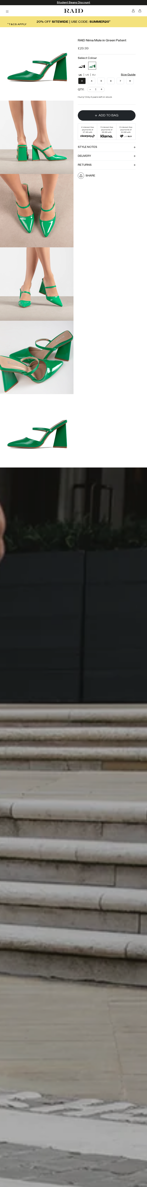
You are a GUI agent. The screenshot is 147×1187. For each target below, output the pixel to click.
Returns (85, 164)
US (87, 74)
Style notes (87, 147)
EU (94, 74)
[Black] (82, 66)
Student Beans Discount (73, 2)
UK (80, 74)
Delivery (84, 156)
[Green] (92, 66)
